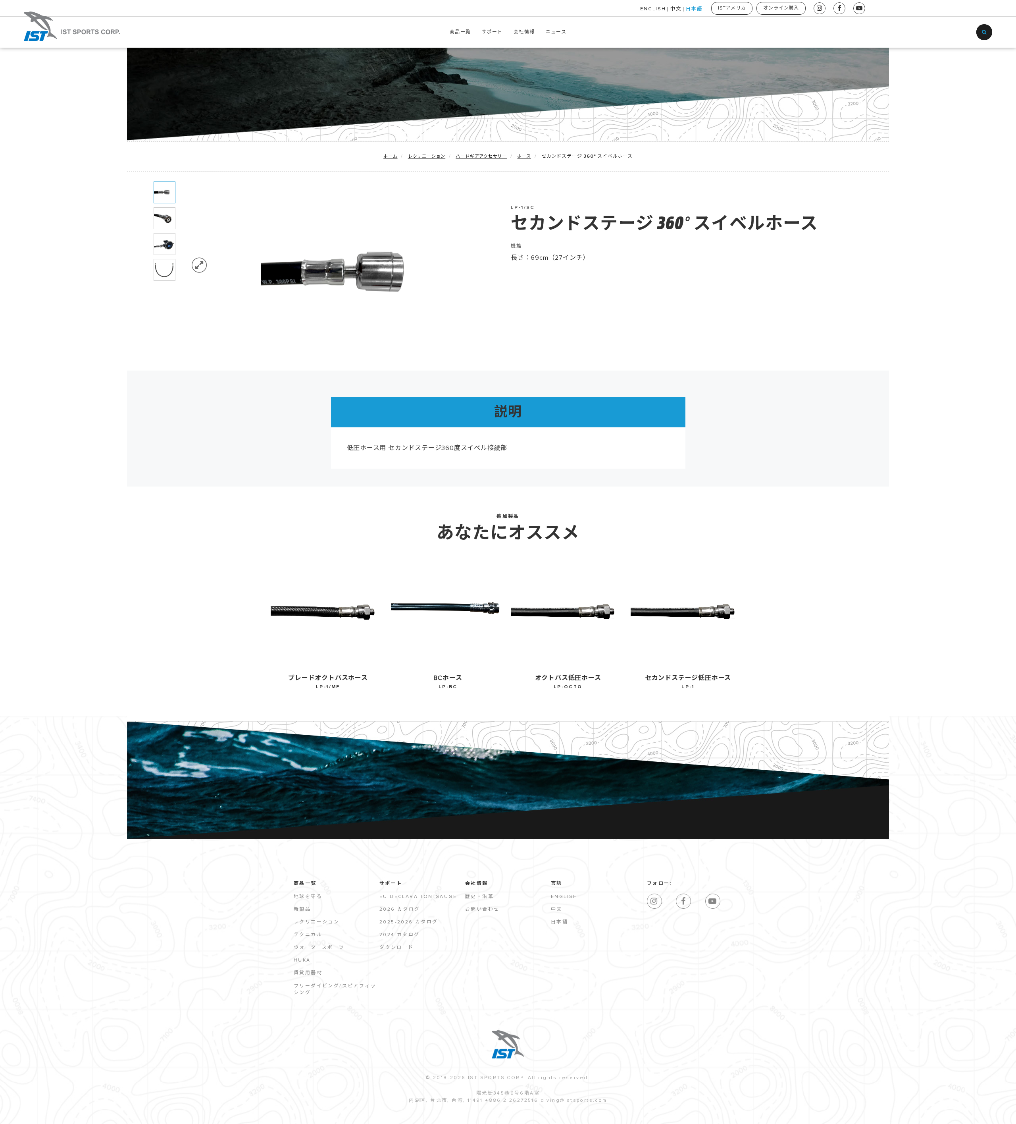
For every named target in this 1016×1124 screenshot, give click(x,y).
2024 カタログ (399, 935)
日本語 (694, 9)
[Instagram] (654, 901)
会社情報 (524, 32)
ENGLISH (653, 9)
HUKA (302, 960)
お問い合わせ (482, 909)
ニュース (556, 32)
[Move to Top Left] (68, 1114)
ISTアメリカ (732, 8)
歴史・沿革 (479, 896)
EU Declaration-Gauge (418, 896)
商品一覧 (460, 32)
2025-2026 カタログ (408, 922)
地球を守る (308, 896)
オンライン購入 (781, 8)
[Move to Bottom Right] (72, 1118)
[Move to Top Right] (72, 1114)
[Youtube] (712, 901)
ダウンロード (396, 947)
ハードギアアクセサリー (481, 156)
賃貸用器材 (308, 973)
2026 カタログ (399, 909)
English (564, 896)
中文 (675, 9)
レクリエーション (426, 156)
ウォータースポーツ (319, 947)
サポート (492, 32)
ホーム (390, 156)
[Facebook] (683, 901)
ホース (524, 156)
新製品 (302, 909)
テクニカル (308, 935)
